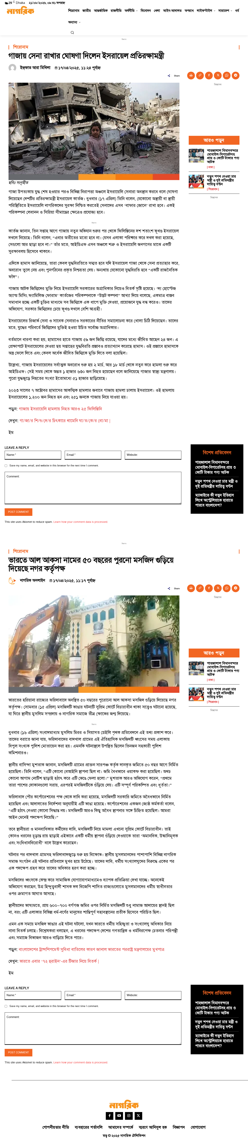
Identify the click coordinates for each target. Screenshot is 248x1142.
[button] (72, 32)
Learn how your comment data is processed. (80, 522)
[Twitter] (138, 1116)
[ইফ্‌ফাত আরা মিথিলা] (13, 68)
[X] (218, 75)
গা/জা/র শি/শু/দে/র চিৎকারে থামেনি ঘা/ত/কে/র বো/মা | (65, 421)
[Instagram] (129, 1116)
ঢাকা (210, 167)
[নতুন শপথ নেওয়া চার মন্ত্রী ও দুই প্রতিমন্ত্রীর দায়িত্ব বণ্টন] (196, 181)
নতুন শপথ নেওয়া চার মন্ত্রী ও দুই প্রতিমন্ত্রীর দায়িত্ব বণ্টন (221, 180)
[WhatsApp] (227, 75)
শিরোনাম (20, 47)
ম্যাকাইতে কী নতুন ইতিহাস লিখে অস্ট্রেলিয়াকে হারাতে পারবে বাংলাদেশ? (214, 500)
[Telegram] (235, 75)
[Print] (191, 75)
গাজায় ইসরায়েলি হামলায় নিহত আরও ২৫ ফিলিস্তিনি (60, 409)
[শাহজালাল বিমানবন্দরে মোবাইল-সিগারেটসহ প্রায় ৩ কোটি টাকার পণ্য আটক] (196, 155)
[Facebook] (209, 75)
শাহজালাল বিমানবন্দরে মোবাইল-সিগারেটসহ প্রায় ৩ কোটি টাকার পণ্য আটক (223, 156)
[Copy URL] (200, 75)
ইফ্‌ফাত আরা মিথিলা (35, 67)
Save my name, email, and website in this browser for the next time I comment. (54, 465)
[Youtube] (119, 1116)
